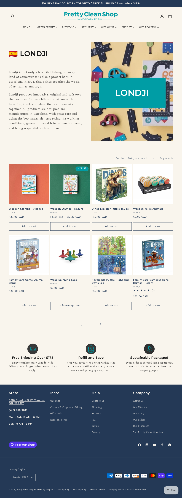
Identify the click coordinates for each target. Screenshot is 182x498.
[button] (13, 16)
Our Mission (140, 407)
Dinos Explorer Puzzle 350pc (110, 208)
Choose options (70, 306)
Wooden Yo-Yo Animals (148, 208)
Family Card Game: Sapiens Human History (151, 281)
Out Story (138, 414)
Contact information (136, 489)
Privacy (96, 432)
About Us (138, 401)
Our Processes (141, 426)
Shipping (97, 407)
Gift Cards (56, 414)
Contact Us (98, 401)
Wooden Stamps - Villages (26, 208)
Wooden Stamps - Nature (66, 208)
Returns (96, 414)
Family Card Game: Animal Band (26, 281)
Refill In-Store (58, 420)
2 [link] (100, 324)
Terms (95, 426)
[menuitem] (28, 27)
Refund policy (63, 489)
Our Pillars (139, 420)
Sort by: (120, 158)
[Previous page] (81, 325)
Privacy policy (79, 489)
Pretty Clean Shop (25, 489)
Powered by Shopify (43, 489)
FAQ (94, 420)
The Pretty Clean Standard (148, 432)
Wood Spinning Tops (63, 279)
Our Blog (55, 401)
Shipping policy (116, 489)
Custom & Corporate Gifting (66, 407)
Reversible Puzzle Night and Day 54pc (110, 281)
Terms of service (97, 489)
